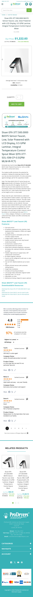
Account (27, 4)
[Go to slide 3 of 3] (18, 503)
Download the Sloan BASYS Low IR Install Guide (15, 292)
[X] (15, 562)
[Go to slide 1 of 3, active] (13, 503)
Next (29, 59)
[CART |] (30, 4)
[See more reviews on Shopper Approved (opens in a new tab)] (15, 370)
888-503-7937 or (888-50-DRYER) (16, 533)
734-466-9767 (16, 531)
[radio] (23, 319)
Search (29, 10)
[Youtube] (18, 562)
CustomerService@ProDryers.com (24, 1)
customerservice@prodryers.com (16, 536)
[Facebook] (11, 562)
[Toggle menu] (2, 4)
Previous (2, 59)
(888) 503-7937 (5, 1)
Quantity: (11, 97)
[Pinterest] (22, 562)
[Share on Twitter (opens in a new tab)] (12, 370)
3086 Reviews (11, 327)
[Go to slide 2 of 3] (15, 503)
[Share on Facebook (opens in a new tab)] (9, 370)
